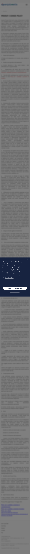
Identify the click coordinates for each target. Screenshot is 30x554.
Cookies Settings (15, 292)
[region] (15, 277)
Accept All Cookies (15, 288)
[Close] (28, 259)
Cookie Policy (9, 278)
